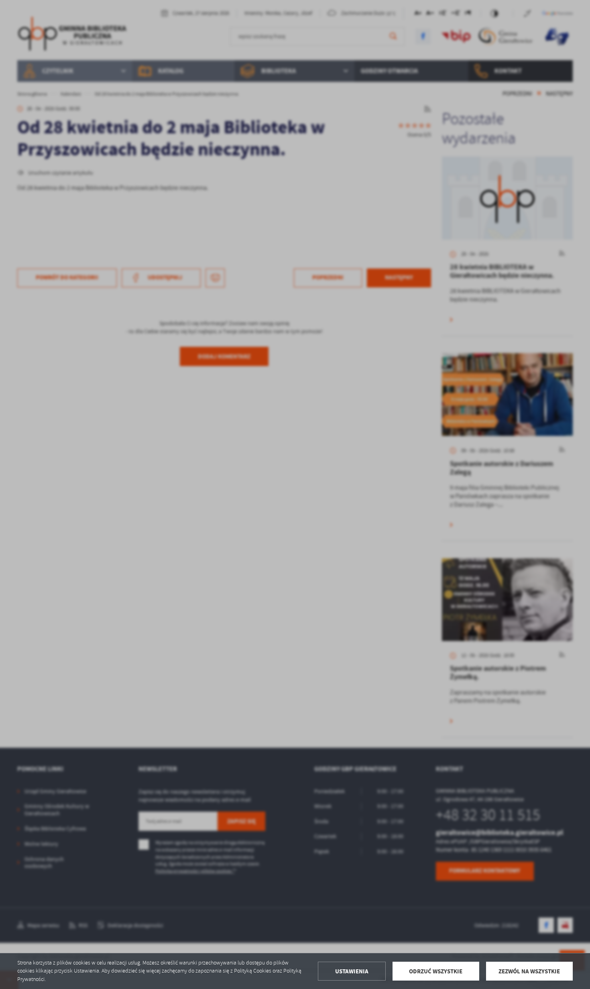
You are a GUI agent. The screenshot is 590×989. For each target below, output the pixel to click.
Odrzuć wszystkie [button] (435, 971)
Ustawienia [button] (351, 971)
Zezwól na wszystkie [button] (529, 971)
